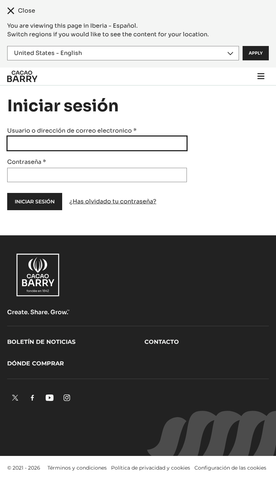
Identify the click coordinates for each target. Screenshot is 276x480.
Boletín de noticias (41, 341)
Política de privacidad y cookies (150, 468)
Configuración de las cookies (230, 468)
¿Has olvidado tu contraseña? (112, 201)
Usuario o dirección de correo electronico (72, 130)
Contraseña (26, 162)
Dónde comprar (35, 363)
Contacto (161, 341)
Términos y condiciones (77, 468)
